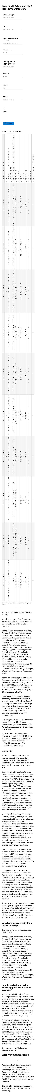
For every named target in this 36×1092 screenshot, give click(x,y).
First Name (11, 173)
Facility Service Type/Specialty (13, 157)
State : (5, 97)
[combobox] (13, 17)
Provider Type (3, 171)
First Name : (8, 50)
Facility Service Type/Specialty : (9, 63)
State (23, 176)
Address (15, 175)
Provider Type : (9, 15)
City (20, 177)
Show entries (11, 131)
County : (6, 73)
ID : (4, 109)
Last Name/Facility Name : (10, 39)
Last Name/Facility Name (8, 163)
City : (5, 85)
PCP (5, 178)
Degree (30, 175)
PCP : (5, 26)
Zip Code (25, 175)
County (18, 175)
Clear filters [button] (9, 123)
